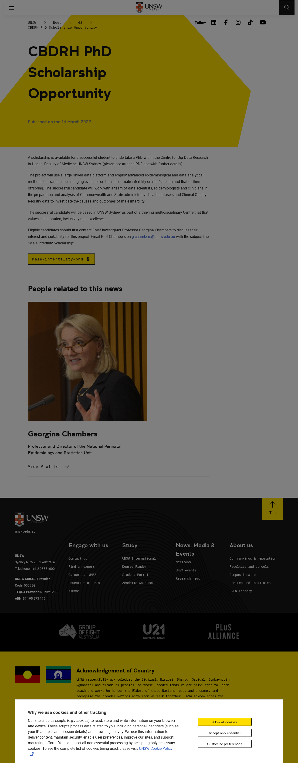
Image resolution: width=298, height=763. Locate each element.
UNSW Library (241, 591)
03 (80, 22)
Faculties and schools (249, 566)
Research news (188, 578)
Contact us (77, 558)
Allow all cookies (224, 722)
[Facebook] (226, 22)
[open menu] (11, 7)
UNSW (32, 22)
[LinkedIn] (214, 22)
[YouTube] (262, 22)
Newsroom (183, 562)
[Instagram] (238, 22)
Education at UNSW (84, 583)
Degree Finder (134, 566)
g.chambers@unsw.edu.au (153, 236)
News (57, 22)
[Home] (149, 7)
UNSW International (139, 558)
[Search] (287, 7)
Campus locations (244, 574)
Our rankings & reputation (253, 558)
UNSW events (186, 570)
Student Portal (135, 574)
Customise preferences (224, 744)
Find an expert (81, 566)
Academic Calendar (138, 583)
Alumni (74, 591)
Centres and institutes (250, 583)
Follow (200, 22)
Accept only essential (224, 733)
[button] (61, 259)
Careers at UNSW (82, 574)
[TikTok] (250, 22)
